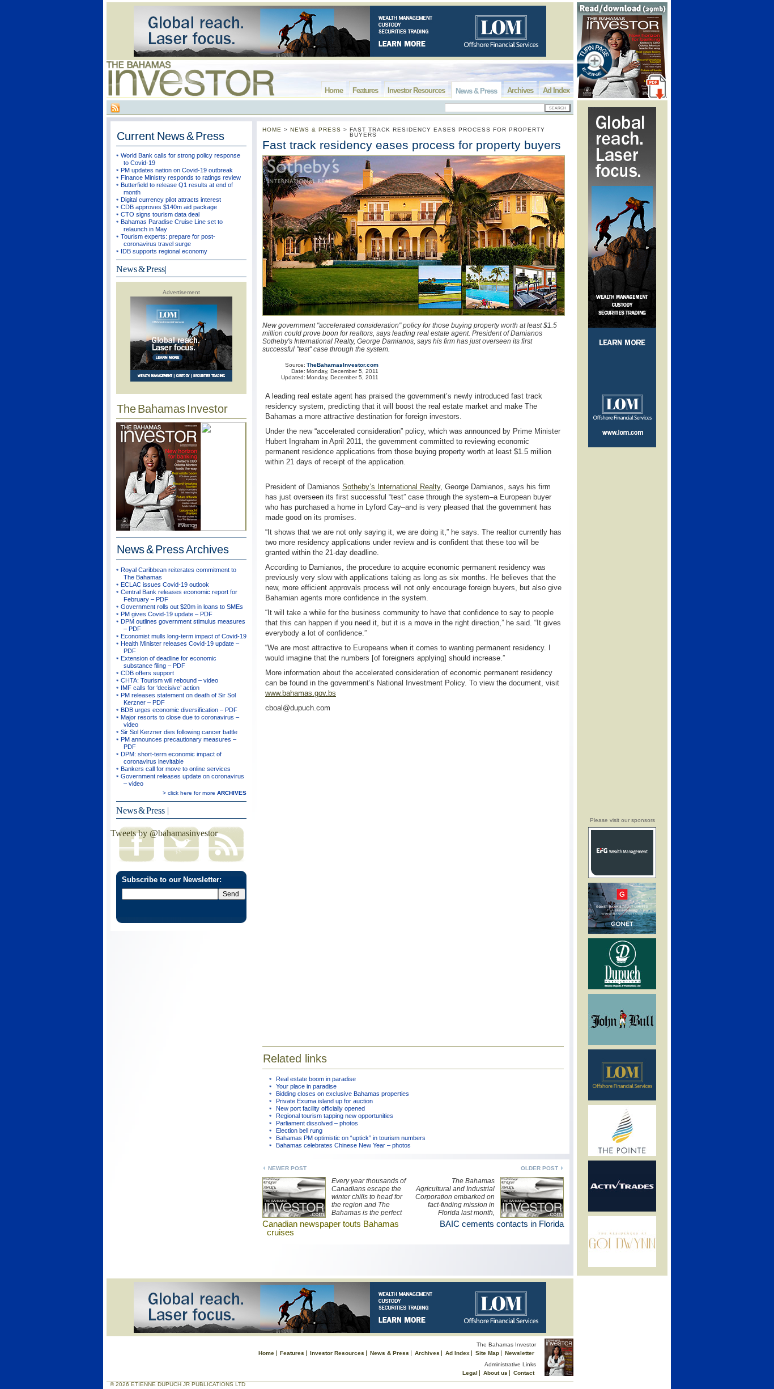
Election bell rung (299, 1130)
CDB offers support (147, 673)
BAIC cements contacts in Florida (502, 1224)
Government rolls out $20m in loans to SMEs (182, 606)
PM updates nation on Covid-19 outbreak (177, 170)
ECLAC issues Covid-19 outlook (165, 584)
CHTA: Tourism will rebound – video (169, 680)
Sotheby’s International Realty (391, 486)
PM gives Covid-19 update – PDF (166, 614)
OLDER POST (539, 1168)
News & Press (476, 91)
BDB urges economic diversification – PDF (179, 709)
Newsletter (519, 1353)
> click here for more (204, 793)
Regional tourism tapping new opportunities (334, 1115)
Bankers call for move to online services (176, 768)
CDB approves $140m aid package (169, 207)
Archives (520, 90)
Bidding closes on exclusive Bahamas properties (342, 1093)
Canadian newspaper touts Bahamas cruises (330, 1228)
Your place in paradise (306, 1086)
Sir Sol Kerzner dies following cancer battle (179, 732)
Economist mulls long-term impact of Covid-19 (183, 636)
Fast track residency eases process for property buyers (411, 144)
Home (334, 90)
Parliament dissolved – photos (317, 1123)
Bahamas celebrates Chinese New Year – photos (343, 1145)
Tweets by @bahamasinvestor (164, 833)
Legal (470, 1373)
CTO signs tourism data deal (160, 214)
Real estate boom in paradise (316, 1078)
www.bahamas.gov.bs (300, 693)
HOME (272, 129)
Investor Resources (416, 90)
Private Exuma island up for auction (324, 1101)
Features (365, 90)
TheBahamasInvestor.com (343, 365)
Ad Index (556, 90)
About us (495, 1373)
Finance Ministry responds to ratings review (181, 177)
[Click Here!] (622, 876)
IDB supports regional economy (164, 251)
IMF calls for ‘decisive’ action (160, 687)
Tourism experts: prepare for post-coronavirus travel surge (168, 240)
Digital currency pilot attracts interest (171, 199)
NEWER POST (287, 1168)
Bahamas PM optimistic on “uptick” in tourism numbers (351, 1137)
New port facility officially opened (320, 1108)
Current (170, 136)
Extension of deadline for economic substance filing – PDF (168, 662)
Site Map (487, 1353)
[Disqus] (413, 872)
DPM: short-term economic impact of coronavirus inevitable (171, 758)
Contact (523, 1373)
